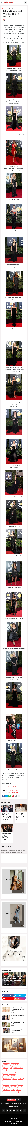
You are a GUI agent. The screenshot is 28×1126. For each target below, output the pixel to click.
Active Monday (14, 1064)
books (20, 1070)
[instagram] (3, 1110)
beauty (14, 1070)
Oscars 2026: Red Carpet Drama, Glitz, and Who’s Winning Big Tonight (6, 836)
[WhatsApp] (9, 796)
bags (4, 1070)
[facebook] (7, 1110)
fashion (14, 1078)
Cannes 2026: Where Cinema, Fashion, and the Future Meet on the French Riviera (7, 816)
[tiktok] (21, 1110)
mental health (13, 1083)
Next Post (23, 865)
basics (9, 1070)
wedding (5, 1092)
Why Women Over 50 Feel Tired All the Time (17, 1023)
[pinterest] (14, 1110)
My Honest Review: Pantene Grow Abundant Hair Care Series (18, 1009)
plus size (20, 1086)
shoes (13, 1089)
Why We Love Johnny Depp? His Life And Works (18, 1029)
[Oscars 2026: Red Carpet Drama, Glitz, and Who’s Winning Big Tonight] (7, 828)
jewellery (5, 1083)
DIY (11, 1067)
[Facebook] (3, 796)
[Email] (16, 796)
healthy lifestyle (7, 1081)
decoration (12, 1075)
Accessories (6, 1064)
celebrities (16, 1072)
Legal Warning (19, 1121)
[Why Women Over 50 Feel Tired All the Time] (6, 1024)
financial (21, 1078)
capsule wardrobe (7, 1072)
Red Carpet (16, 792)
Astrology (5, 1067)
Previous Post (5, 865)
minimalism (6, 1086)
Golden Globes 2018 (7, 792)
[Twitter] (6, 796)
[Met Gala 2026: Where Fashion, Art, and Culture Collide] (21, 808)
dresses (16, 790)
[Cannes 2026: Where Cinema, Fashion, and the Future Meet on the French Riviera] (7, 808)
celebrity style (10, 8)
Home (3, 8)
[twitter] (10, 1110)
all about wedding (18, 1067)
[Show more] (19, 796)
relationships (6, 1089)
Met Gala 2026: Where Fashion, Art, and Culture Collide (20, 816)
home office (16, 1081)
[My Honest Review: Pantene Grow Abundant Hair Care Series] (6, 1009)
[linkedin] (24, 1110)
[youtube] (17, 1110)
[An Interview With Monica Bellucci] (6, 1017)
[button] (2, 2)
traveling (19, 1089)
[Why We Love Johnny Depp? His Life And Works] (6, 1030)
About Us (11, 1121)
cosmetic (5, 1075)
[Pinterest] (13, 796)
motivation (13, 1086)
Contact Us (14, 1123)
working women (14, 1092)
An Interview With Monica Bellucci (17, 1016)
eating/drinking (7, 1078)
